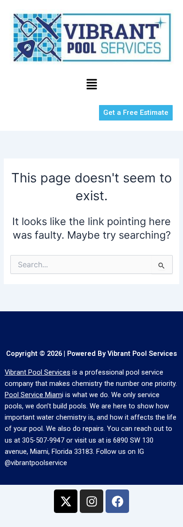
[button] (91, 85)
